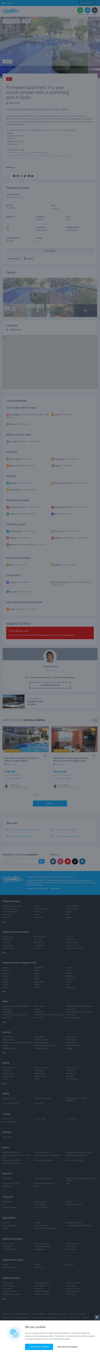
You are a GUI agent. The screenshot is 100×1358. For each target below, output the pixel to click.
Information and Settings (67, 1347)
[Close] (97, 1317)
